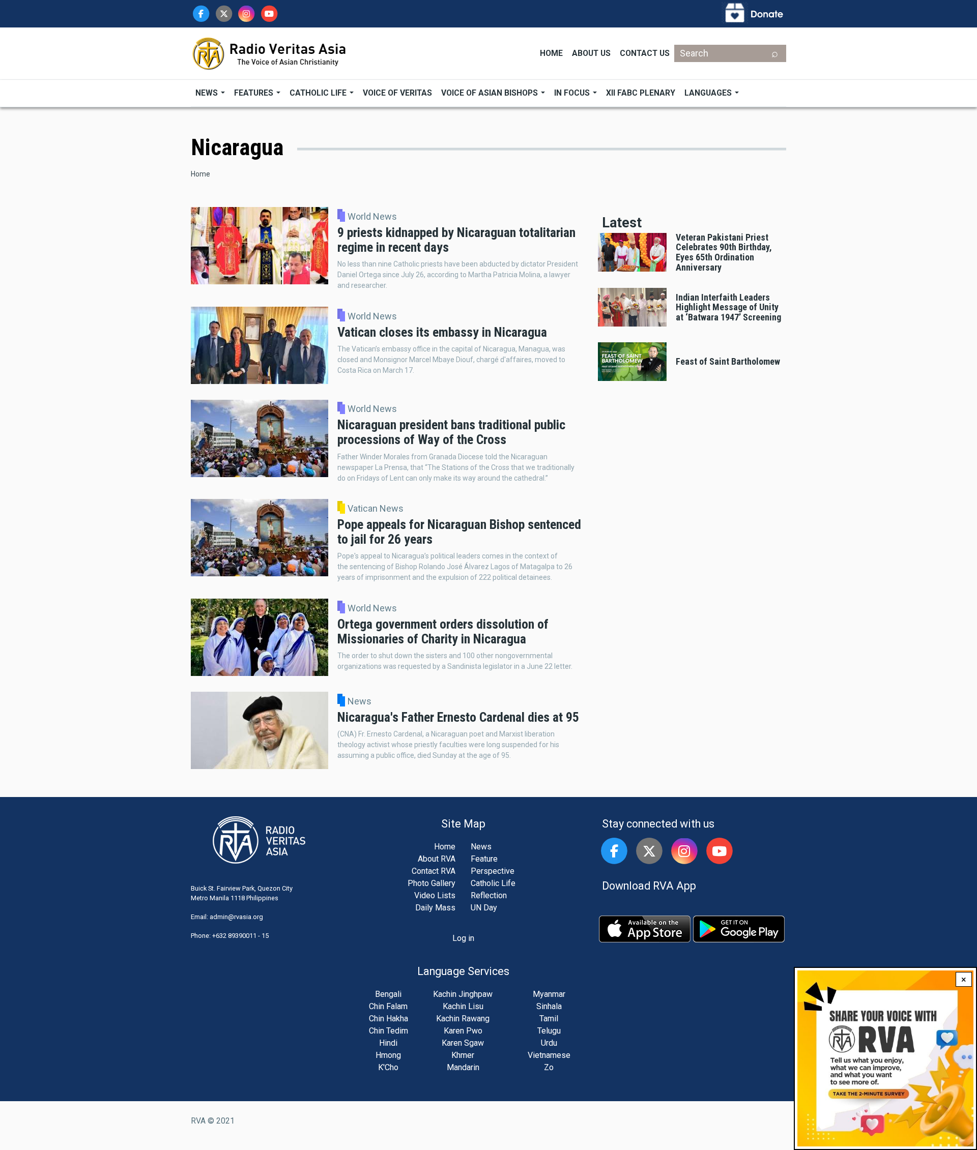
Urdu (549, 1043)
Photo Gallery (431, 883)
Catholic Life (319, 93)
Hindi (388, 1043)
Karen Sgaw (463, 1043)
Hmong (388, 1055)
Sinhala (549, 1006)
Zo (549, 1067)
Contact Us (645, 53)
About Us (591, 53)
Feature (484, 859)
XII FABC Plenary (640, 93)
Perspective (492, 871)
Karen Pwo (463, 1031)
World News (372, 216)
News (207, 93)
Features (254, 93)
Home (551, 53)
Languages (709, 93)
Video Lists (434, 895)
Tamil (548, 1018)
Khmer (462, 1055)
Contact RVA (433, 871)
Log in (463, 938)
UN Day (484, 907)
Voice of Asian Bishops (490, 93)
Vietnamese (549, 1055)
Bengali (388, 994)
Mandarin (463, 1067)
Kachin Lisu (463, 1006)
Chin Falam (388, 1006)
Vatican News (376, 508)
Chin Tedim (388, 1031)
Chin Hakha (388, 1018)
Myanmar (549, 994)
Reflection (489, 895)
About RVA (436, 859)
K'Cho (388, 1067)
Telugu (549, 1031)
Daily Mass (435, 907)
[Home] (270, 52)
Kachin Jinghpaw (463, 994)
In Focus (573, 93)
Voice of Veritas (397, 93)
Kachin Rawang (463, 1018)
